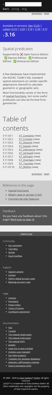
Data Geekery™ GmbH (30, 378)
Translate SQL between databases (24, 359)
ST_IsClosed (26, 153)
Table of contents (15, 123)
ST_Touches (26, 163)
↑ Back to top (26, 234)
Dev (30, 25)
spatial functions (16, 96)
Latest (6, 29)
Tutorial (12, 331)
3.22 (36, 25)
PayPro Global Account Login (21, 278)
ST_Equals (25, 146)
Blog (24, 8)
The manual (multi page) (19, 338)
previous (37, 13)
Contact (12, 275)
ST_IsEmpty (26, 156)
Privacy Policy (14, 305)
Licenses (12, 298)
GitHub (11, 252)
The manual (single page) (20, 334)
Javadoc (12, 345)
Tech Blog (13, 249)
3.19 (30, 29)
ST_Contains (26, 135)
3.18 (37, 29)
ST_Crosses (25, 139)
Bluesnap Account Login (19, 282)
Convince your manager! (19, 352)
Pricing (15, 8)
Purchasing (13, 301)
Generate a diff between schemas (23, 362)
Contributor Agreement (19, 311)
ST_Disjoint (25, 142)
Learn (6, 8)
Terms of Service (16, 308)
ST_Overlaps (26, 160)
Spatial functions (18, 190)
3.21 (14, 29)
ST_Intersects (27, 149)
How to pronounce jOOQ (19, 365)
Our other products (17, 355)
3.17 (45, 29)
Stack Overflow (15, 256)
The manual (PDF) (16, 341)
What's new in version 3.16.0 (25, 194)
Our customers (15, 245)
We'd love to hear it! (22, 219)
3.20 (22, 29)
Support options (15, 271)
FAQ (10, 327)
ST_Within (25, 167)
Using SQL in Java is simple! (20, 348)
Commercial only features (23, 199)
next (46, 13)
